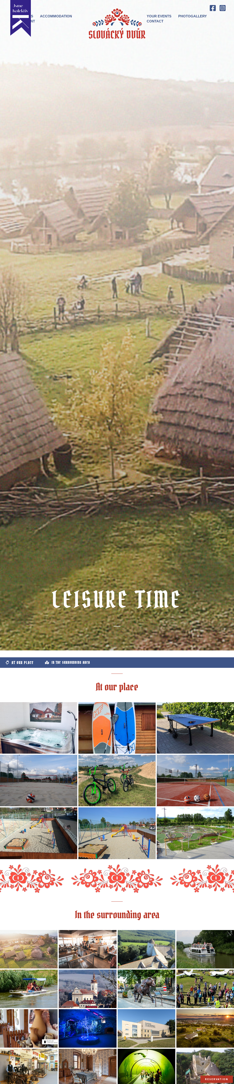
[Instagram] (222, 8)
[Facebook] (212, 8)
